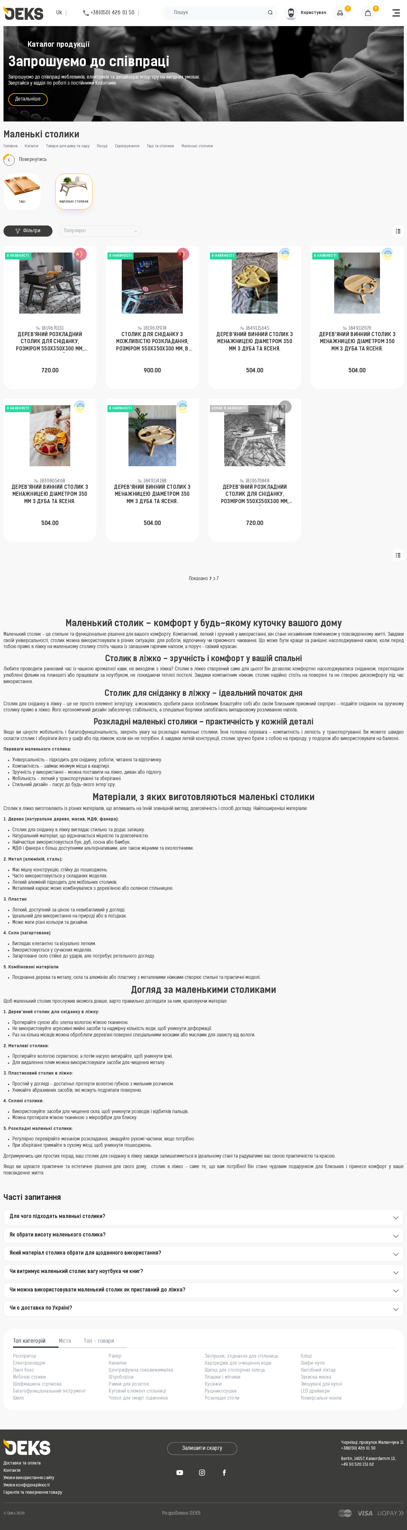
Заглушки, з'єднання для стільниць (241, 1356)
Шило (18, 1398)
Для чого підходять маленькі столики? (57, 1216)
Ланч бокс (24, 1370)
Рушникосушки (221, 1391)
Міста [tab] (65, 1341)
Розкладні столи (222, 1398)
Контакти (12, 1471)
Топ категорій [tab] (29, 1341)
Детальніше (28, 99)
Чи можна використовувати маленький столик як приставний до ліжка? (97, 1290)
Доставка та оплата (22, 1463)
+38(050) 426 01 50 (358, 1448)
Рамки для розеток (129, 1384)
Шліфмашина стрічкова (37, 1384)
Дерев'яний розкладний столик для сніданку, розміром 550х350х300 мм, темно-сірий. (50, 342)
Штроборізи (121, 1377)
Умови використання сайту (28, 1478)
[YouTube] (180, 1472)
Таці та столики (160, 146)
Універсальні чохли (321, 1398)
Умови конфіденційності (26, 1485)
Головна (10, 146)
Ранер (115, 1356)
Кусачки (213, 1384)
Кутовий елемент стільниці (137, 1391)
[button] (270, 13)
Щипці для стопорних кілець (235, 1370)
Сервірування (127, 146)
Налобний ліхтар (318, 1370)
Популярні (75, 231)
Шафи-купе (313, 1363)
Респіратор (25, 1356)
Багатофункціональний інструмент (49, 1391)
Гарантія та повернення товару (32, 1493)
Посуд (102, 146)
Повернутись (33, 159)
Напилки (118, 1363)
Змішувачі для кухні (321, 1384)
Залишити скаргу (202, 1448)
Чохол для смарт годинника (138, 1398)
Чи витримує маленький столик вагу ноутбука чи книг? (76, 1271)
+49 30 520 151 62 (357, 1465)
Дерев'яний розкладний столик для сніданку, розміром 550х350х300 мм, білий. (255, 495)
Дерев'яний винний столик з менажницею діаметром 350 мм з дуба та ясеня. (254, 342)
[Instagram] (202, 1472)
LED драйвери (315, 1391)
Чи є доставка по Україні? (41, 1308)
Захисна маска (316, 1377)
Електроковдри (29, 1363)
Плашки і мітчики (222, 1377)
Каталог (32, 146)
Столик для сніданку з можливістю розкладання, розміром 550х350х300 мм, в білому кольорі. (152, 342)
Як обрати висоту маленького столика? (58, 1235)
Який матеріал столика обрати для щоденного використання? (85, 1253)
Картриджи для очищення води (238, 1363)
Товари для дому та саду (68, 146)
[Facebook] (224, 1472)
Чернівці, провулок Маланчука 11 (372, 1443)
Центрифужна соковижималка (141, 1370)
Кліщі (306, 1356)
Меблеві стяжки (29, 1377)
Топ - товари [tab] (99, 1341)
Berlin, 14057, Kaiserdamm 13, (368, 1459)
